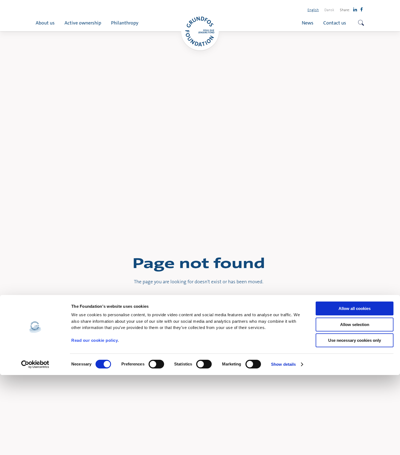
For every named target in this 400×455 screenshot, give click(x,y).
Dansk (329, 9)
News (307, 22)
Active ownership (82, 22)
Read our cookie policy (94, 340)
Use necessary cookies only (354, 340)
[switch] (156, 364)
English (313, 9)
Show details (283, 364)
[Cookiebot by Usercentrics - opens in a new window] (35, 364)
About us (45, 22)
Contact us (334, 22)
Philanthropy (125, 22)
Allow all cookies (355, 308)
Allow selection (354, 324)
